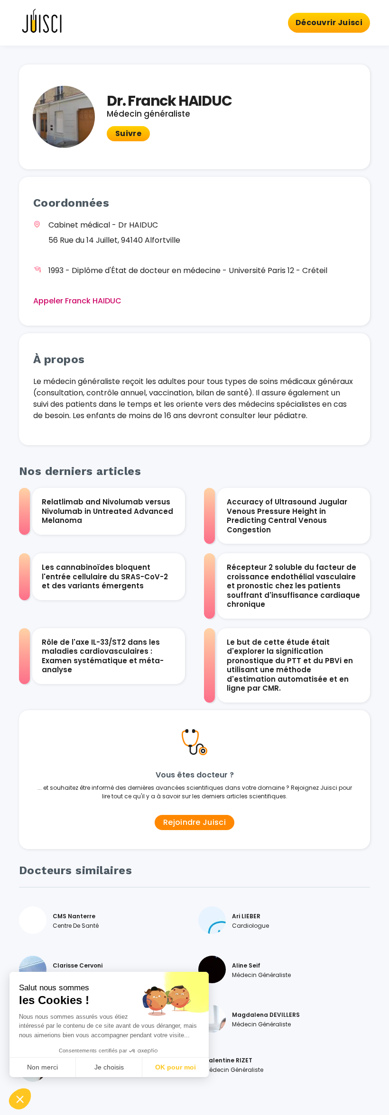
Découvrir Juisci (329, 22)
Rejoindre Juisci (194, 822)
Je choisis (109, 1067)
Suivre (128, 133)
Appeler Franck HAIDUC (77, 300)
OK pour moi (175, 1067)
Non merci (42, 1067)
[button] (20, 1099)
